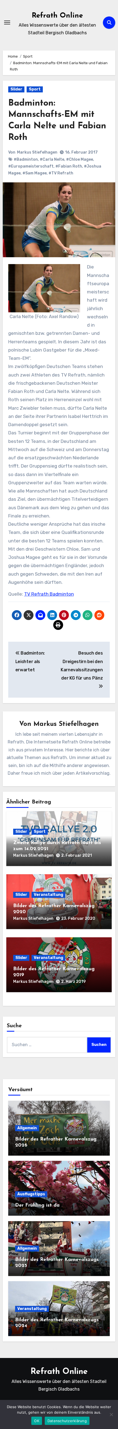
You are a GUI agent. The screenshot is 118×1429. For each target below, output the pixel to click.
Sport (35, 89)
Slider (16, 89)
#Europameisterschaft (31, 166)
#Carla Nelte (52, 159)
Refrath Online (57, 15)
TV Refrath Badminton (49, 594)
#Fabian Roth (68, 166)
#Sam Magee (35, 173)
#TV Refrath (61, 173)
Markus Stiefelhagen (37, 152)
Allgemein (27, 1128)
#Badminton (26, 159)
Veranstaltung (48, 894)
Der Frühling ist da (37, 1205)
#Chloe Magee (79, 159)
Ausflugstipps (31, 1194)
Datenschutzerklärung (67, 1421)
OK (36, 1421)
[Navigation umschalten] (7, 22)
